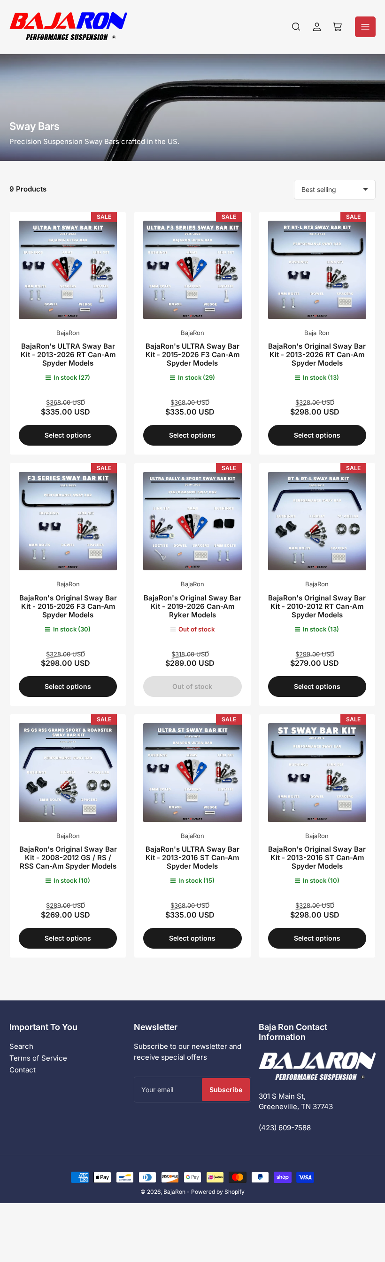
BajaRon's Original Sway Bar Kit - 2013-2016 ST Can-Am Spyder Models (317, 858)
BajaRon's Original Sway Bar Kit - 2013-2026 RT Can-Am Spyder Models (317, 354)
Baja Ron (317, 332)
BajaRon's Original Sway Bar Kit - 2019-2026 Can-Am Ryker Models (192, 606)
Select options (68, 435)
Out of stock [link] (192, 686)
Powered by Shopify (218, 1191)
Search (21, 1046)
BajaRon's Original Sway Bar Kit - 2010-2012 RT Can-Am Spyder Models (317, 606)
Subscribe (225, 1090)
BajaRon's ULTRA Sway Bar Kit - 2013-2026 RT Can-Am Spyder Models (68, 354)
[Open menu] (365, 26)
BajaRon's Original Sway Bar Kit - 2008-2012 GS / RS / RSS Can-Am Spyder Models (68, 858)
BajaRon (68, 332)
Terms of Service (38, 1058)
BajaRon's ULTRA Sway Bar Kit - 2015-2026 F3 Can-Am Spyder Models (192, 354)
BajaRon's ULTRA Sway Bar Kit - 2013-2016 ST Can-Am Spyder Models (192, 858)
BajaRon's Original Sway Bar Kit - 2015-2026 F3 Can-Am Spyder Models (68, 606)
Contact (22, 1069)
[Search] (296, 26)
